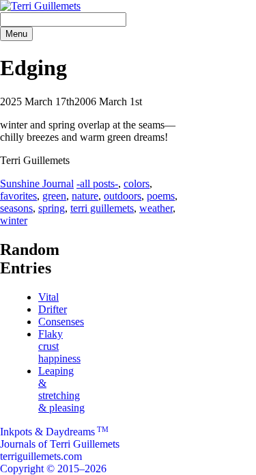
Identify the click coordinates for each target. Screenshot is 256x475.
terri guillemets (102, 208)
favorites (18, 196)
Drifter (52, 309)
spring (51, 208)
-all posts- (97, 183)
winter (13, 220)
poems (161, 196)
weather (156, 208)
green (54, 196)
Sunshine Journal (37, 183)
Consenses (61, 321)
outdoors (122, 196)
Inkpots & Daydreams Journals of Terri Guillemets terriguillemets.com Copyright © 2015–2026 (59, 450)
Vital (48, 297)
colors (137, 183)
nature (85, 196)
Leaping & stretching (61, 389)
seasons (16, 208)
